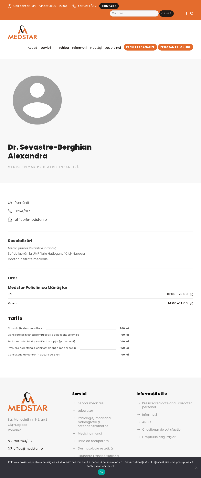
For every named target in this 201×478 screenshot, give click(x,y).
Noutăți (96, 48)
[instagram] (191, 13)
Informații (79, 48)
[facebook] (186, 13)
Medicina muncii (90, 433)
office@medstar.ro (28, 448)
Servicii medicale (90, 403)
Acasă (32, 48)
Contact (109, 6)
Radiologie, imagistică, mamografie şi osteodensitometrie (94, 422)
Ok (101, 472)
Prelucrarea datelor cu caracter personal (167, 405)
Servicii (45, 48)
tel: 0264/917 (87, 6)
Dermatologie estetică (95, 448)
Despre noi (113, 48)
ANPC (146, 422)
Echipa (64, 48)
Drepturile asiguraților (159, 437)
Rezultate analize (140, 47)
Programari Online (175, 47)
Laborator (85, 410)
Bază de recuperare (93, 441)
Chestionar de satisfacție (161, 429)
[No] (196, 468)
